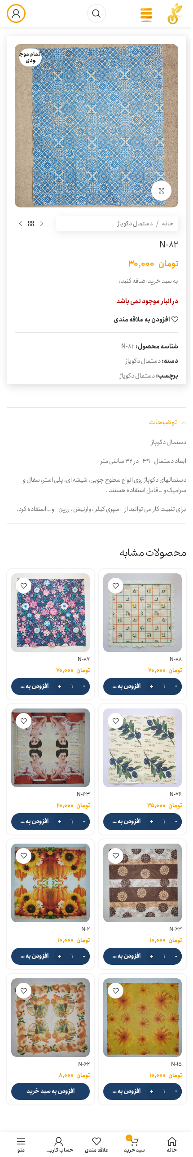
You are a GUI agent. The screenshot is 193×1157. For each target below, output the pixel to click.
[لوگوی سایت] (175, 13)
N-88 (176, 659)
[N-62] (50, 1017)
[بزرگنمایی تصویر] (161, 190)
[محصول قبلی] (41, 223)
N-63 (175, 929)
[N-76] (142, 747)
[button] (142, 686)
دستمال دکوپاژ (135, 224)
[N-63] (142, 883)
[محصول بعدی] (20, 223)
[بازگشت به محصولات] (31, 223)
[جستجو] (96, 13)
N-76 (176, 794)
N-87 (84, 659)
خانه (168, 224)
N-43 (83, 794)
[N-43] (50, 747)
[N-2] (50, 883)
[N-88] (142, 612)
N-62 (84, 1064)
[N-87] (50, 612)
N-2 (85, 929)
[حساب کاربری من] (16, 13)
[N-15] (142, 1017)
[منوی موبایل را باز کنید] (146, 13)
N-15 (176, 1064)
